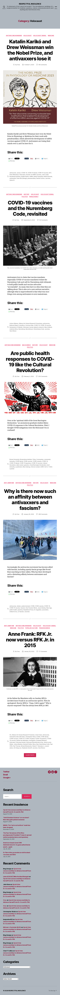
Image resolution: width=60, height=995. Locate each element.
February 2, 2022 (29, 376)
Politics (25, 196)
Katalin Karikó (25, 176)
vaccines (47, 178)
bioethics (22, 325)
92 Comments (43, 220)
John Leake (45, 174)
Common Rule (29, 325)
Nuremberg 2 (29, 329)
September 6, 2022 (29, 220)
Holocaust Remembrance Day (34, 742)
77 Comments (43, 651)
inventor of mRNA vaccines (33, 174)
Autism (19, 606)
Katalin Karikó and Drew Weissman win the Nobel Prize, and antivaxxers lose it (30, 50)
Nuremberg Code (39, 329)
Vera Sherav (41, 748)
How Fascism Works (31, 608)
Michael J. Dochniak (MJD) (12, 927)
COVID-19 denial (32, 173)
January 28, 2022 (29, 514)
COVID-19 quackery (25, 463)
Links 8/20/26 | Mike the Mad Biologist (16, 876)
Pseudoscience (44, 628)
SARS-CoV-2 (44, 467)
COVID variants (37, 461)
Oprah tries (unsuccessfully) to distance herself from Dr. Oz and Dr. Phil (17, 871)
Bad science (26, 345)
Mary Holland (48, 327)
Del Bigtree (32, 740)
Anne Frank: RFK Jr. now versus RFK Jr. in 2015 (30, 639)
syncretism (45, 610)
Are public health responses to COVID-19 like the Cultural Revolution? (30, 361)
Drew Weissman (14, 174)
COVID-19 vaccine (43, 173)
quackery (20, 610)
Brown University (14, 459)
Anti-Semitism (9, 483)
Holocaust (27, 35)
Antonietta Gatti (14, 736)
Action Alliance (14, 323)
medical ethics (14, 329)
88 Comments (43, 64)
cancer (19, 173)
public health (13, 610)
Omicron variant (35, 467)
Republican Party (28, 610)
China (34, 459)
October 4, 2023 (29, 64)
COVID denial (19, 461)
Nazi (37, 744)
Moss (34, 744)
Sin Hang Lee (17, 748)
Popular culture (31, 628)
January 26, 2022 (29, 651)
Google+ (7, 777)
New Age (49, 608)
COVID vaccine (28, 461)
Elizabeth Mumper (41, 740)
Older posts (30, 755)
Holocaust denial (39, 35)
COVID (32, 606)
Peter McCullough (21, 178)
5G (10, 735)
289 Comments (42, 514)
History (26, 194)
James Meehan (18, 744)
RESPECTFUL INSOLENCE (30, 4)
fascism (23, 608)
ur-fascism (21, 611)
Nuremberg (22, 329)
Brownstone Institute (26, 459)
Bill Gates (22, 736)
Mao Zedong (26, 467)
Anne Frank (38, 735)
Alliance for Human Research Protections (30, 323)
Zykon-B (12, 180)
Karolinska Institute (15, 176)
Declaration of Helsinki (16, 327)
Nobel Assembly (38, 176)
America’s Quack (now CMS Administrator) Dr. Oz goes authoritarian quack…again (16, 845)
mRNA (31, 176)
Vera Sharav (13, 331)
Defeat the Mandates (22, 740)
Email (5, 775)
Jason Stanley (42, 608)
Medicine (51, 35)
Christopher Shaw (30, 736)
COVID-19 (24, 173)
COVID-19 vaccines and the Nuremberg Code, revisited (30, 208)
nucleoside (13, 178)
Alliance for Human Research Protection (23, 735)
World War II (33, 196)
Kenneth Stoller (27, 744)
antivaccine (13, 173)
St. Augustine (37, 610)
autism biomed (25, 606)
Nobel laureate (48, 176)
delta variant (20, 465)
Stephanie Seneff (27, 748)
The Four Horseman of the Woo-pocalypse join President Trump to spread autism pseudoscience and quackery (17, 835)
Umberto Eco (13, 611)
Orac (18, 64)
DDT (50, 173)
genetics (26, 465)
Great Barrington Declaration (38, 465)
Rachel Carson (40, 178)
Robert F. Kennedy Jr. (38, 746)
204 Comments (42, 376)
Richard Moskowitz (26, 746)
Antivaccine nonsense (14, 35)
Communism (40, 459)
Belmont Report (14, 325)
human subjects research (36, 327)
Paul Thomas (16, 746)
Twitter (6, 772)
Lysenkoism (18, 467)
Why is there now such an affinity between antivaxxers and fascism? (30, 499)
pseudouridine (31, 178)
